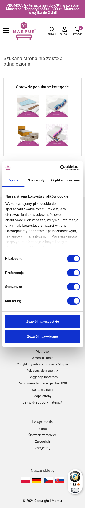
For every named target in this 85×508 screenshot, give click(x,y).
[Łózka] (28, 135)
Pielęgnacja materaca (42, 377)
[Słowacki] (59, 480)
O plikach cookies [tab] (65, 180)
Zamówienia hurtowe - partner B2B (42, 383)
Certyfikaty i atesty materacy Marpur (42, 364)
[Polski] (25, 480)
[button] (52, 31)
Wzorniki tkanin (42, 358)
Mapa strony (42, 396)
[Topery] (28, 106)
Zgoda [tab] (13, 180)
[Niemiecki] (37, 480)
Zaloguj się (42, 441)
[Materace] (57, 106)
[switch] (73, 272)
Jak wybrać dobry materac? (42, 402)
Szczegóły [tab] (36, 180)
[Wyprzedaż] (57, 135)
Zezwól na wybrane (42, 336)
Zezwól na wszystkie (42, 321)
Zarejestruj (42, 448)
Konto (42, 429)
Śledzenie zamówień (42, 435)
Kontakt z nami (42, 390)
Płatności (42, 351)
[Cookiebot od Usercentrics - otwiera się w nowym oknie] (60, 168)
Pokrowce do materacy (42, 370)
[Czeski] (48, 480)
